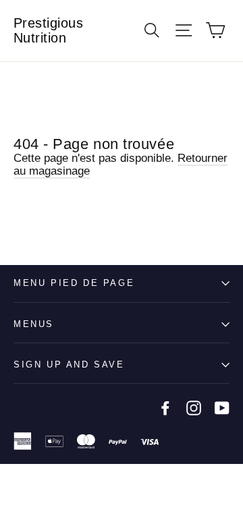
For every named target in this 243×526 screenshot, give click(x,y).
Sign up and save (69, 364)
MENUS (34, 324)
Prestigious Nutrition (49, 30)
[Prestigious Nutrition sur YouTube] (222, 408)
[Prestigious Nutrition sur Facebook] (165, 408)
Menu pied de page (74, 283)
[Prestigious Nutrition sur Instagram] (193, 408)
